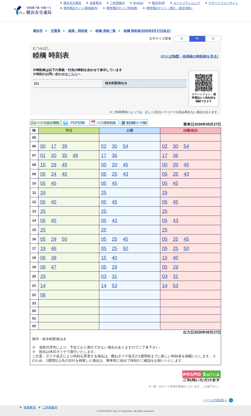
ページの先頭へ (215, 400)
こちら (72, 74)
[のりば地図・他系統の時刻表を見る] (189, 56)
